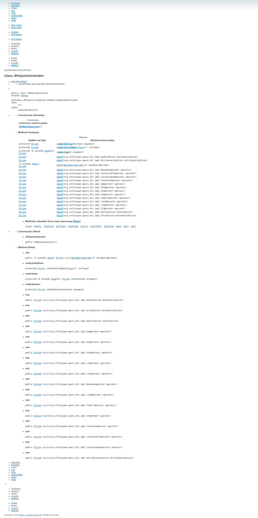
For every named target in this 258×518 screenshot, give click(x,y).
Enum (47, 151)
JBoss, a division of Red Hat (30, 515)
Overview (15, 3)
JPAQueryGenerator (29, 126)
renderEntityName (66, 147)
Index (13, 18)
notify (84, 226)
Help (13, 20)
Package (15, 6)
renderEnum (63, 152)
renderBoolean (65, 144)
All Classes (16, 39)
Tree (13, 13)
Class (81, 147)
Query (35, 164)
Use (13, 10)
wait (118, 226)
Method (14, 53)
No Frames (16, 34)
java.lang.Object (19, 81)
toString (109, 226)
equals (37, 226)
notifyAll (95, 226)
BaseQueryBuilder (74, 165)
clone (28, 226)
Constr (14, 51)
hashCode (73, 226)
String (34, 144)
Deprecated (16, 15)
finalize (49, 226)
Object (24, 95)
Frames (14, 32)
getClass (61, 226)
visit (60, 157)
